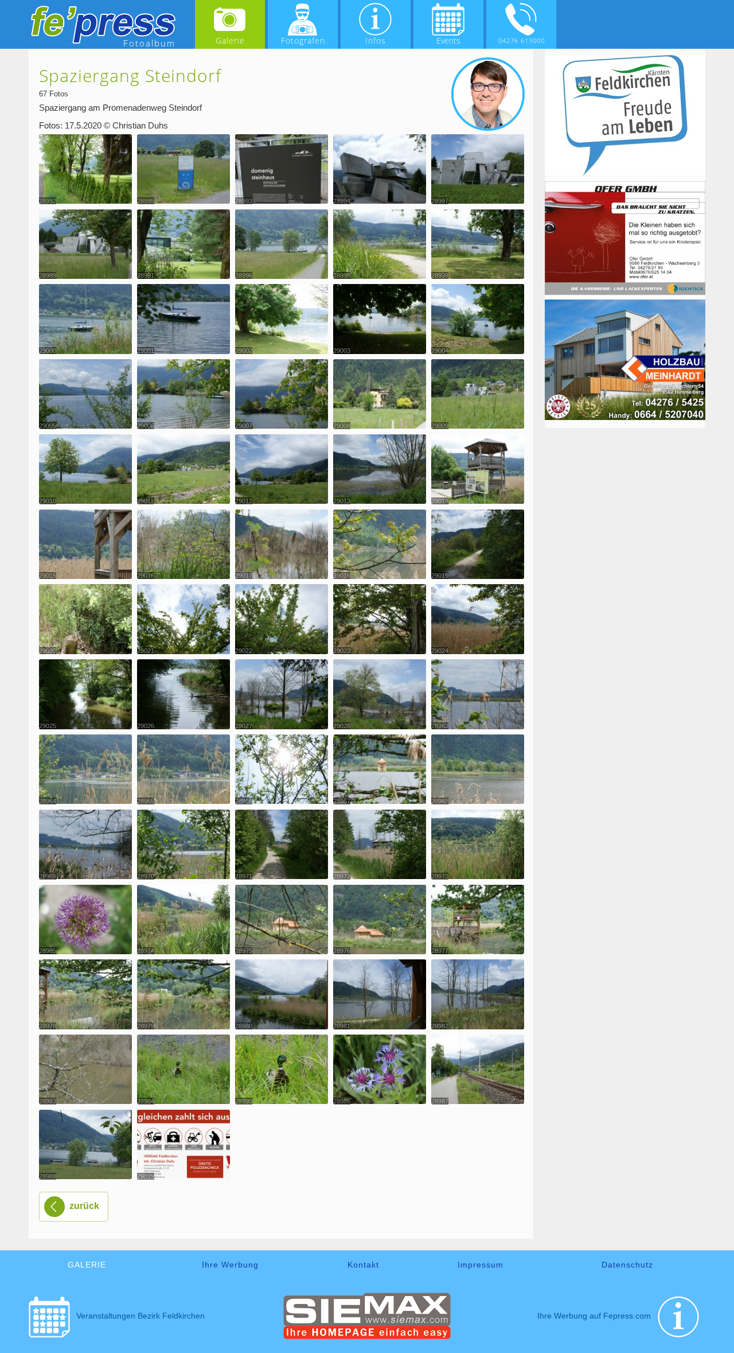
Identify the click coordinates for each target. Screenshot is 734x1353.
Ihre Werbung (230, 1264)
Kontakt (363, 1264)
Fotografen (303, 40)
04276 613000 (521, 40)
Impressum (480, 1264)
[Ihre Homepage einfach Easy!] (367, 1336)
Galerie (230, 40)
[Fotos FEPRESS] (103, 25)
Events (448, 40)
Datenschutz (627, 1264)
